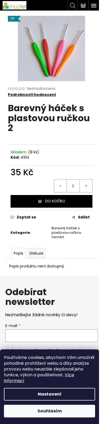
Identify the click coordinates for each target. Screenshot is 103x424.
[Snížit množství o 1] (60, 185)
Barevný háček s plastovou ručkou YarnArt (66, 233)
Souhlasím (50, 411)
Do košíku (55, 201)
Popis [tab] (18, 253)
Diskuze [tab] (36, 253)
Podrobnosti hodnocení (32, 94)
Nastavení (50, 394)
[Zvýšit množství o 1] (85, 185)
